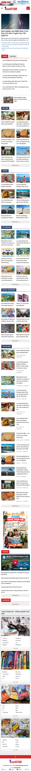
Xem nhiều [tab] (13, 56)
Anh (3, 706)
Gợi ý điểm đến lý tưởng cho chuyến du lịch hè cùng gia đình (7, 305)
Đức (3, 708)
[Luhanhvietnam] (15, 761)
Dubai (3, 676)
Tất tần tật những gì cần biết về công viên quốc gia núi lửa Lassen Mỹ (22, 202)
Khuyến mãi (5, 600)
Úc (3, 678)
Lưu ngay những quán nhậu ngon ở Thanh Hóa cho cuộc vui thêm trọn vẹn (15, 82)
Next (29, 100)
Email (20, 769)
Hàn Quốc (18, 672)
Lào (16, 642)
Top (28, 769)
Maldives (4, 644)
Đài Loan (18, 676)
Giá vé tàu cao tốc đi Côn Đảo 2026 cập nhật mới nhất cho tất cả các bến (15, 45)
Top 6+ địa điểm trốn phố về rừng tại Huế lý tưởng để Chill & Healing (7, 159)
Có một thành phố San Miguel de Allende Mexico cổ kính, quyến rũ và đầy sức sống (14, 65)
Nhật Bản (4, 672)
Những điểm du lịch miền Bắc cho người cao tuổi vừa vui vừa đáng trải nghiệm (14, 70)
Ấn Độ (17, 678)
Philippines (18, 644)
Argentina (5, 746)
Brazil (17, 740)
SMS (13, 769)
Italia (17, 708)
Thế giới (4, 170)
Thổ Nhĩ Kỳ (5, 712)
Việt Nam (5, 108)
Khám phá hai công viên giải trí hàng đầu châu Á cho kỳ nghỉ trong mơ (22, 336)
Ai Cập (17, 746)
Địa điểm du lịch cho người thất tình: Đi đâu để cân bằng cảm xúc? (22, 278)
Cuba (17, 742)
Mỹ (3, 742)
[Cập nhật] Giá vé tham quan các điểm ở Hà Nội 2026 (20, 99)
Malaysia (4, 640)
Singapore (18, 638)
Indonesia (18, 640)
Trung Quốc (5, 674)
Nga (17, 710)
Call (5, 769)
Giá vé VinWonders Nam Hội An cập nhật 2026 (15, 60)
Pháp (17, 706)
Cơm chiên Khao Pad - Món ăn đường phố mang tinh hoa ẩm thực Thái (15, 88)
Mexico (17, 744)
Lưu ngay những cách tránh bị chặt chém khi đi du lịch (23, 243)
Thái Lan (4, 638)
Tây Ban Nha (19, 712)
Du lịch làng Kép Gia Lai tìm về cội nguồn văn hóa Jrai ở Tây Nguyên (23, 141)
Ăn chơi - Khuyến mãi (8, 290)
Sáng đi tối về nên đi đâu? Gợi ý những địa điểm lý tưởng (7, 260)
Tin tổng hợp (6, 227)
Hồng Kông (18, 674)
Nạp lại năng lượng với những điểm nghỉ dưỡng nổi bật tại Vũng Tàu (7, 336)
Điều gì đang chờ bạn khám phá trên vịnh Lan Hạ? (14, 578)
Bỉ (2, 710)
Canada (4, 740)
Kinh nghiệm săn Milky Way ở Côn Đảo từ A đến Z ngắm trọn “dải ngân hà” (14, 33)
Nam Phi (4, 744)
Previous (2, 100)
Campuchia (5, 642)
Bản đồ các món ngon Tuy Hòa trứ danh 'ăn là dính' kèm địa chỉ (15, 49)
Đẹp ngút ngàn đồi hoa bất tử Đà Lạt (11, 587)
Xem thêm (15, 648)
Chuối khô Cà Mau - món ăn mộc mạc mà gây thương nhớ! (15, 42)
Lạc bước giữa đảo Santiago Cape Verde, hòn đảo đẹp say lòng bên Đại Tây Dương (15, 76)
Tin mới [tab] (4, 56)
